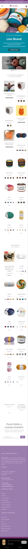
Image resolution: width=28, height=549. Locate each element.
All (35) (21, 302)
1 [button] (9, 31)
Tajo (9, 377)
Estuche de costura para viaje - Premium (21, 406)
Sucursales (3, 495)
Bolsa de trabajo (4, 500)
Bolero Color (21, 145)
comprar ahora (14, 49)
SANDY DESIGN (21, 294)
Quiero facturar (4, 531)
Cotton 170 (21, 377)
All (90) (9, 302)
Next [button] (26, 20)
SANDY (9, 294)
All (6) (21, 153)
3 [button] (12, 31)
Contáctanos (4, 509)
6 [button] (16, 31)
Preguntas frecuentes (5, 507)
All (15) (9, 357)
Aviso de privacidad (5, 519)
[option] (14, 20)
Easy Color (9, 173)
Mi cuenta (3, 493)
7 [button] (18, 31)
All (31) (21, 385)
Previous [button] (1, 20)
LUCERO (21, 266)
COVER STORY (21, 321)
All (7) (9, 233)
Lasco (21, 225)
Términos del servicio (5, 526)
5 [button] (15, 31)
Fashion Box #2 (21, 96)
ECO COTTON (10, 543)
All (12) (21, 357)
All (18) (21, 274)
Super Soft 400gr (9, 404)
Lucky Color (21, 173)
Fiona (9, 225)
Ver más (7, 547)
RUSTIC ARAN (9, 349)
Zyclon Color (21, 349)
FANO (9, 321)
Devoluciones (4, 524)
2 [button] (13, 70)
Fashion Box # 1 (9, 120)
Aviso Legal (3, 517)
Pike (9, 197)
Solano (21, 197)
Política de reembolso (5, 528)
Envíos (2, 521)
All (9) (21, 233)
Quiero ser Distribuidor (6, 502)
